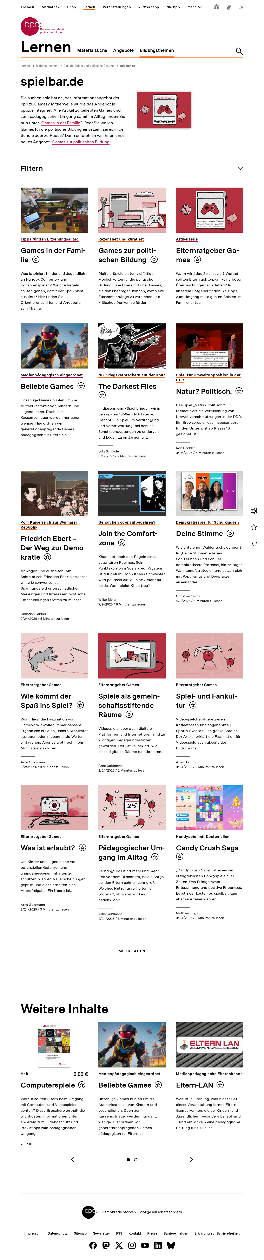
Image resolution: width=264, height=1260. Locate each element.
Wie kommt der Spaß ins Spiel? (47, 701)
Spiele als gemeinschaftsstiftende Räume (129, 705)
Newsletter (101, 1233)
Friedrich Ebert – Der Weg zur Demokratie (53, 547)
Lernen (25, 65)
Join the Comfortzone (128, 538)
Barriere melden (176, 1233)
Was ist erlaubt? (49, 848)
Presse (152, 1233)
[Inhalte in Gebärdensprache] (228, 8)
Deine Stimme (200, 533)
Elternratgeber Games (207, 255)
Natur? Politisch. (204, 391)
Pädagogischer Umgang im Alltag (131, 853)
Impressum (32, 1233)
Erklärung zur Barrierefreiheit (217, 1233)
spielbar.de (127, 65)
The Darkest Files (127, 386)
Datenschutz (58, 1233)
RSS (119, 1233)
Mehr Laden (132, 951)
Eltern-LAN (194, 1085)
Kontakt (134, 1233)
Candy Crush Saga (207, 848)
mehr (194, 7)
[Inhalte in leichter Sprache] (216, 8)
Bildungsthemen (47, 65)
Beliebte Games (48, 386)
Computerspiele (48, 1085)
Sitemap (80, 1233)
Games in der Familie (60, 123)
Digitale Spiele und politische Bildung (89, 65)
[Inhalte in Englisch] (241, 8)
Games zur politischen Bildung (81, 142)
